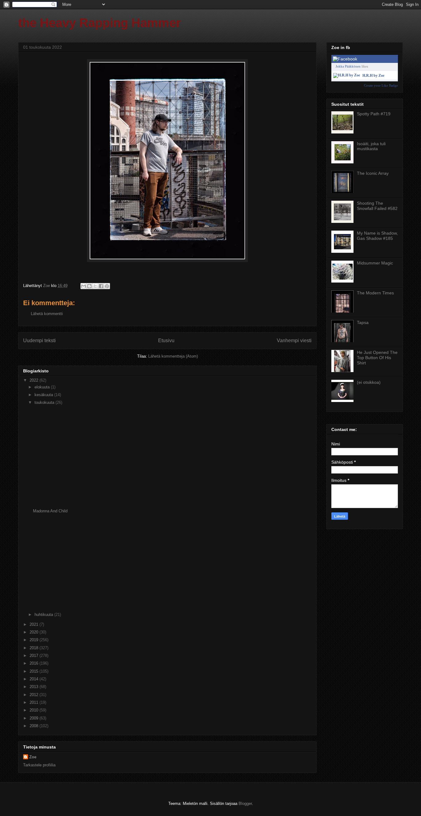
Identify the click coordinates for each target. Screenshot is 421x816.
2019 (34, 640)
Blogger (245, 803)
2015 (34, 671)
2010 (34, 710)
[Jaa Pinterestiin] (107, 286)
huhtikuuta (44, 614)
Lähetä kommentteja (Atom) (173, 356)
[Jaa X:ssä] (95, 286)
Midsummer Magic (375, 262)
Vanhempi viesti (294, 340)
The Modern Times (375, 292)
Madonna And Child (50, 511)
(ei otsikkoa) (369, 382)
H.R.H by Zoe (373, 75)
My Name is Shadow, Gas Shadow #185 (377, 236)
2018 (34, 648)
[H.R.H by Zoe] (346, 75)
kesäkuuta (44, 394)
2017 (34, 655)
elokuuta (43, 387)
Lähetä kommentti (47, 313)
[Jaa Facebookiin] (101, 286)
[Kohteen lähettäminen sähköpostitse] (83, 286)
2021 (34, 624)
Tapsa (363, 322)
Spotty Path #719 (373, 113)
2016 (34, 663)
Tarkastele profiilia (39, 765)
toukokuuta (45, 402)
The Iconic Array (373, 173)
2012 (34, 694)
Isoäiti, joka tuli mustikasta (371, 146)
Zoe (32, 757)
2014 (34, 679)
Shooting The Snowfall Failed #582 (377, 206)
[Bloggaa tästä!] (89, 286)
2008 (34, 726)
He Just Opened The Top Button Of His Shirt (377, 357)
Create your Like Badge (381, 85)
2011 (34, 702)
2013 (34, 686)
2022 (34, 380)
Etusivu (166, 340)
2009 (34, 718)
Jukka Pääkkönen (348, 66)
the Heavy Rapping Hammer (99, 23)
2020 (34, 632)
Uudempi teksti (39, 340)
